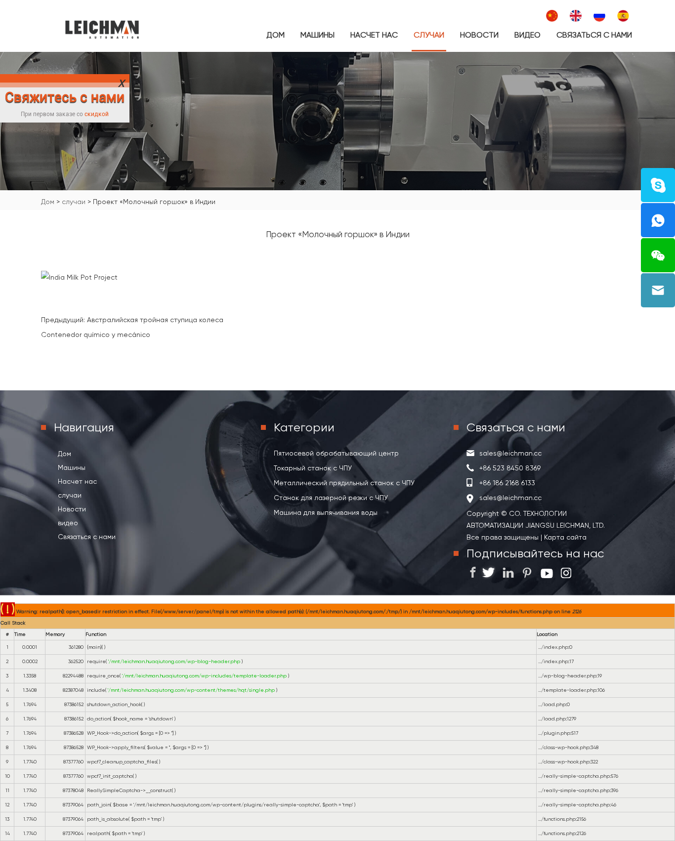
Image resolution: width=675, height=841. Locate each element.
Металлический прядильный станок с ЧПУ (344, 483)
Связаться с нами (594, 35)
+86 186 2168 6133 (507, 483)
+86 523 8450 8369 (510, 468)
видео (527, 35)
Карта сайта (564, 537)
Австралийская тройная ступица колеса (155, 320)
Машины (317, 35)
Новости (479, 35)
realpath (98, 833)
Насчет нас (374, 35)
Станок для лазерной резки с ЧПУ (331, 498)
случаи (429, 35)
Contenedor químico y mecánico (95, 334)
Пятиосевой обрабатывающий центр (336, 453)
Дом (275, 35)
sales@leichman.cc (510, 453)
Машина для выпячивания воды (326, 512)
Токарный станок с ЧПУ (313, 468)
